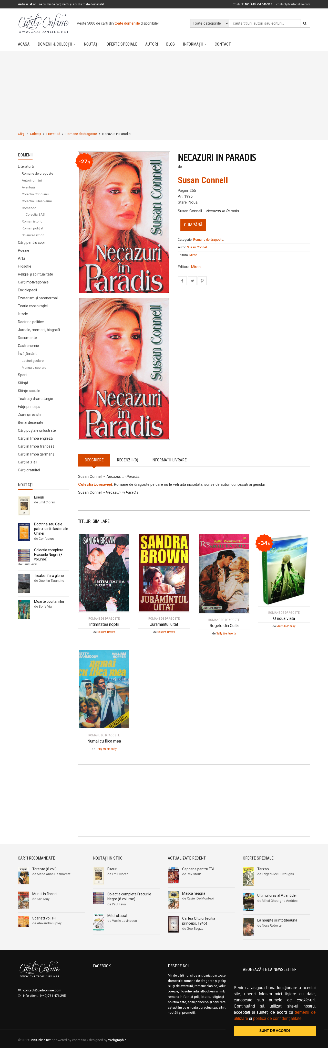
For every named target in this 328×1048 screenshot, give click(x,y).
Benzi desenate (30, 422)
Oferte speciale (122, 44)
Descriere (94, 460)
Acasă (23, 44)
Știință (23, 383)
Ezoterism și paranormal (38, 298)
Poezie (23, 250)
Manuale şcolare (34, 367)
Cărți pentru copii (31, 242)
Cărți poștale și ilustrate (37, 430)
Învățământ (27, 354)
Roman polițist (32, 228)
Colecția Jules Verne (37, 201)
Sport (22, 375)
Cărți (21, 134)
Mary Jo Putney (285, 626)
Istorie (23, 314)
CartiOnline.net (40, 1040)
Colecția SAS (35, 214)
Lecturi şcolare (33, 361)
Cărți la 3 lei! (27, 462)
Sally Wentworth (226, 633)
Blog (170, 44)
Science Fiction (33, 235)
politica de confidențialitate (277, 1018)
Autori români (32, 180)
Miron (193, 255)
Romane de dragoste (81, 134)
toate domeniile (127, 23)
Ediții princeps (29, 407)
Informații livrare (169, 460)
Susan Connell (203, 180)
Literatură (53, 134)
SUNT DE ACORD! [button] (274, 1031)
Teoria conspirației (33, 306)
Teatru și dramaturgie (35, 399)
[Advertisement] (164, 91)
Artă (21, 258)
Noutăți (91, 44)
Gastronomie (28, 346)
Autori (151, 44)
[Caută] (305, 23)
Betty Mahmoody (106, 749)
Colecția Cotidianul (35, 194)
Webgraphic (117, 1040)
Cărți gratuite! (29, 470)
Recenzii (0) (127, 460)
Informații (193, 44)
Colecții (35, 134)
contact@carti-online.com (293, 4)
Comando (29, 208)
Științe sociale (29, 391)
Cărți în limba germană (36, 454)
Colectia (95, 484)
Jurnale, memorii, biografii (39, 330)
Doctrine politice (31, 322)
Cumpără (193, 224)
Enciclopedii (27, 290)
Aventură (28, 187)
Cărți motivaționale (33, 282)
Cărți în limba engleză (35, 438)
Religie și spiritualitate (35, 274)
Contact (238, 4)
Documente (27, 338)
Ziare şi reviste (30, 414)
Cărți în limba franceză (36, 446)
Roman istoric (32, 221)
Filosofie (24, 266)
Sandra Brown (106, 632)
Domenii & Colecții (55, 44)
